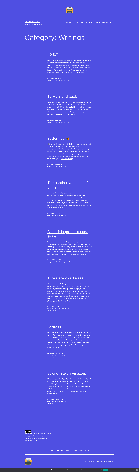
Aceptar (106, 469)
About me (97, 22)
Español (105, 22)
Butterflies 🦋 (58, 138)
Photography (80, 22)
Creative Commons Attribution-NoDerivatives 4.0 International (37, 438)
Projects (89, 22)
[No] (137, 470)
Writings (68, 22)
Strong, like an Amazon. (66, 373)
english (54, 310)
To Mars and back (62, 96)
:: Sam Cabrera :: (32, 22)
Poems (62, 80)
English (111, 22)
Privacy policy (89, 461)
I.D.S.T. (53, 54)
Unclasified (68, 262)
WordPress (110, 461)
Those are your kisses (65, 278)
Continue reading (80, 72)
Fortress (54, 327)
